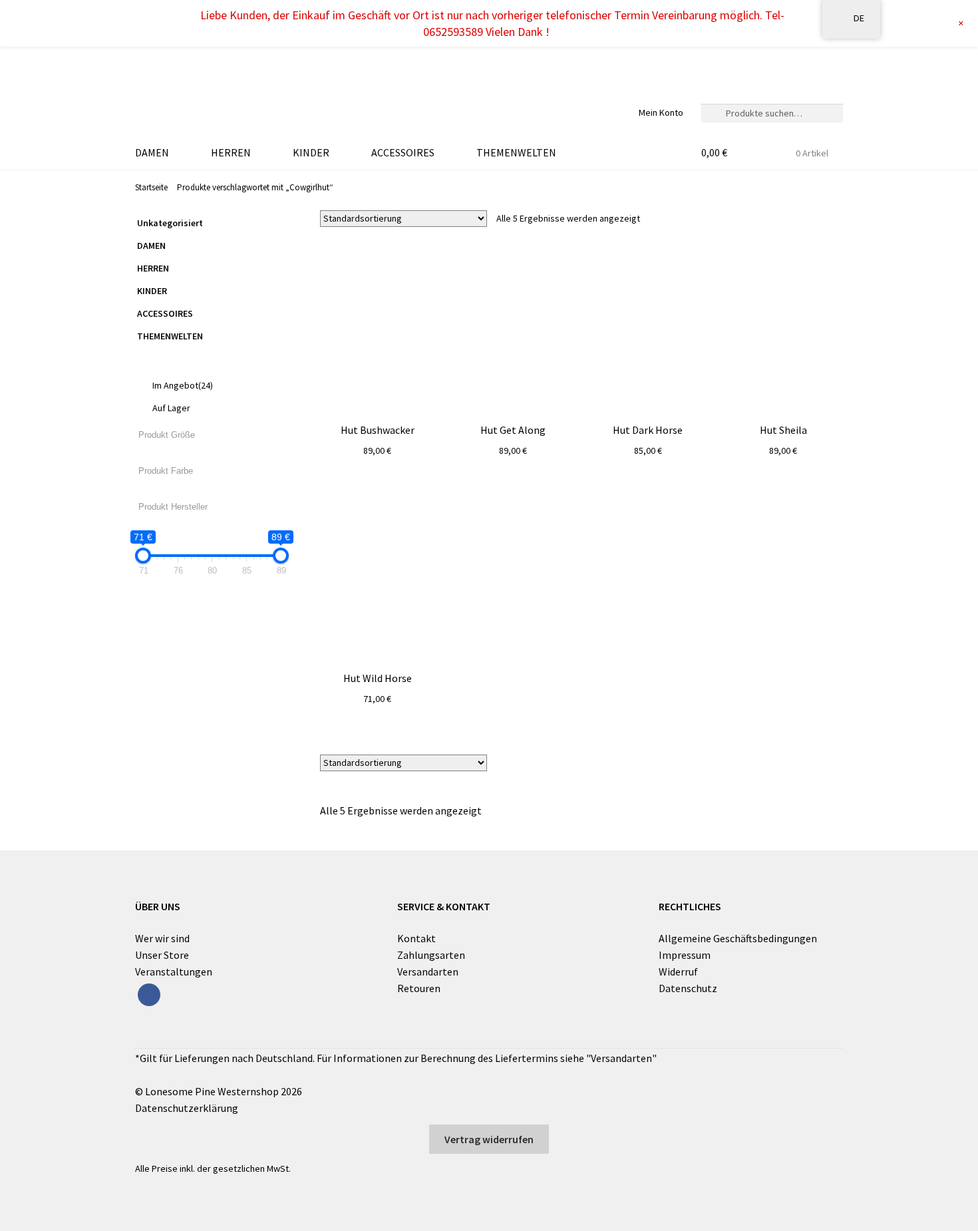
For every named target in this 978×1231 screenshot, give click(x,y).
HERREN (231, 152)
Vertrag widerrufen (489, 1139)
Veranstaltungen (173, 971)
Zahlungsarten (431, 955)
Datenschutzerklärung (186, 1108)
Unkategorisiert (170, 223)
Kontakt (416, 938)
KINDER (311, 152)
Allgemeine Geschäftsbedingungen (738, 938)
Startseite (151, 187)
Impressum (685, 955)
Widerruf (678, 971)
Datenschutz (688, 988)
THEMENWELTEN (516, 152)
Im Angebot (182, 385)
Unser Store (162, 955)
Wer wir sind (162, 938)
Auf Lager (171, 408)
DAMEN (152, 152)
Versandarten (427, 971)
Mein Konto (661, 112)
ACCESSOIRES (402, 152)
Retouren (418, 988)
